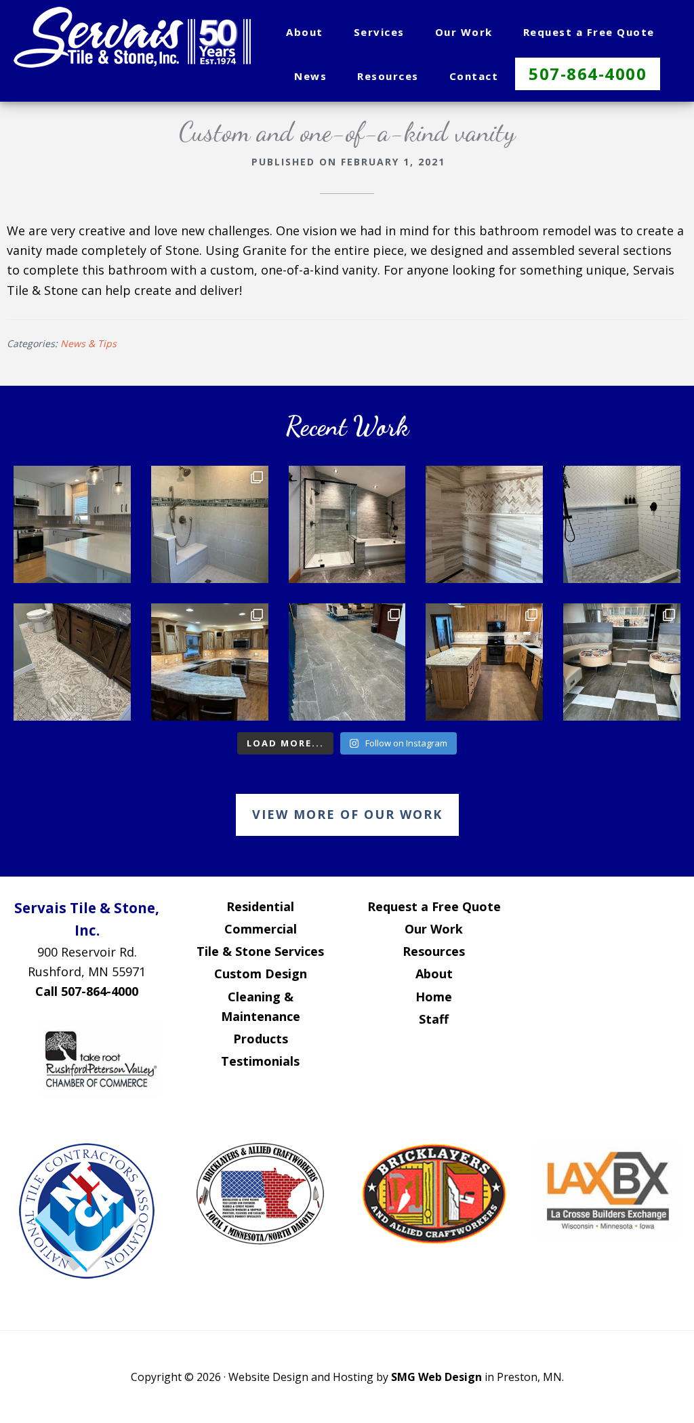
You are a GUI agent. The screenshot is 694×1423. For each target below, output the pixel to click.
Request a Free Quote (434, 906)
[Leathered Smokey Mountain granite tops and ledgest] (209, 662)
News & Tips (88, 343)
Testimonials (260, 1061)
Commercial (260, 929)
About (434, 973)
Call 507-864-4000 (86, 991)
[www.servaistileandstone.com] (72, 524)
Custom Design (260, 973)
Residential (260, 906)
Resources (434, 951)
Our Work (434, 929)
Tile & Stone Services (260, 951)
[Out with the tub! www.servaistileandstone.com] (209, 524)
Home (433, 996)
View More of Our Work (347, 814)
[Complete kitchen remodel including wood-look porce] (484, 662)
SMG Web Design (436, 1376)
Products (260, 1038)
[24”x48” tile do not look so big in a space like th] (347, 662)
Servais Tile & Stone (132, 37)
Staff (434, 1019)
